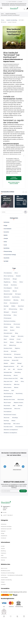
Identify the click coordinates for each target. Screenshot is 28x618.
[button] (26, 192)
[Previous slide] (5, 466)
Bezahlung (3, 550)
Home (2, 13)
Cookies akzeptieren (13, 178)
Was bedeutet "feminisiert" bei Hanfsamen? (10, 15)
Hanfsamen (3, 524)
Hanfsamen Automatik (6, 528)
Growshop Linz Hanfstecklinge (7, 573)
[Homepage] (17, 616)
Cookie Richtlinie (14, 173)
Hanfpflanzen (4, 535)
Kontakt (20, 1)
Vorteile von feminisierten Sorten (10, 66)
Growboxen (3, 538)
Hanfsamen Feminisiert (6, 526)
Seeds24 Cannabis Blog (11, 13)
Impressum (3, 553)
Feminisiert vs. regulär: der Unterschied (12, 67)
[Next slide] (23, 466)
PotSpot (3, 582)
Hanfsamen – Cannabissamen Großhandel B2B (11, 575)
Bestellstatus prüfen (5, 570)
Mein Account (4, 568)
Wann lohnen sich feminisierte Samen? (12, 69)
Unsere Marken (4, 577)
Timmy (2, 20)
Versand (3, 548)
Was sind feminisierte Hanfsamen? (11, 64)
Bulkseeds (3, 531)
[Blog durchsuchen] (25, 212)
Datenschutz (4, 557)
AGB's (2, 555)
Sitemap (3, 560)
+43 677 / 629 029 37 (12, 1)
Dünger (2, 533)
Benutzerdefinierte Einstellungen (13, 183)
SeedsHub (3, 584)
